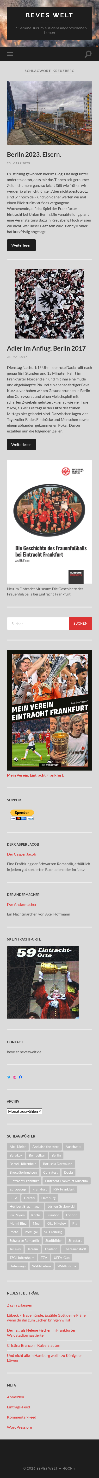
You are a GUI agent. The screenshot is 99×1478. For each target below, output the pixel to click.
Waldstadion (41, 1266)
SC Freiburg (53, 1232)
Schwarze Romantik (24, 1240)
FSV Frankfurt (63, 1189)
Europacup (18, 1189)
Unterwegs (18, 1266)
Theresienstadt (75, 1249)
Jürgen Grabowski (61, 1206)
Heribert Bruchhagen (25, 1206)
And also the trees (45, 1146)
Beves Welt (49, 15)
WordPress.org (19, 1427)
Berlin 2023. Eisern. (34, 154)
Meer (37, 1223)
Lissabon (53, 1215)
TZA (44, 1258)
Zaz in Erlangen (19, 1305)
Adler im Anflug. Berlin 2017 (46, 348)
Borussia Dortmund (58, 1164)
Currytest (50, 1172)
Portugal (31, 1232)
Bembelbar (37, 1155)
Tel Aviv (15, 1249)
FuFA (14, 1198)
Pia (74, 1223)
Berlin (56, 1155)
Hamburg (48, 1198)
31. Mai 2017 (17, 357)
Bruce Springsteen (23, 1172)
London (71, 1215)
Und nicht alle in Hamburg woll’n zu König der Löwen (44, 1358)
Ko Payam (17, 1215)
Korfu (35, 1215)
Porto (14, 1232)
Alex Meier (18, 1146)
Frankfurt (39, 1189)
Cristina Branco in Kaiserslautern (34, 1345)
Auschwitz (73, 1146)
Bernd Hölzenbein (23, 1164)
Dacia (68, 1172)
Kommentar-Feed (21, 1417)
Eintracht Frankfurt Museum (66, 1181)
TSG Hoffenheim (22, 1258)
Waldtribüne (66, 1266)
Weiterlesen (21, 245)
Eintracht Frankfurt (24, 1181)
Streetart (75, 1240)
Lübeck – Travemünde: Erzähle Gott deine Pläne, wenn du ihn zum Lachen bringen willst (46, 1317)
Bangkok (16, 1155)
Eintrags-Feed (18, 1407)
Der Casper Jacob (21, 854)
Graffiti (29, 1198)
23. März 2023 (18, 163)
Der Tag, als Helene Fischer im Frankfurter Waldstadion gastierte (41, 1332)
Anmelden (15, 1396)
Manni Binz (18, 1223)
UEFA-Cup (62, 1258)
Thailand (50, 1249)
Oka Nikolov (56, 1223)
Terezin (32, 1249)
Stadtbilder (53, 1240)
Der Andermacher (22, 904)
